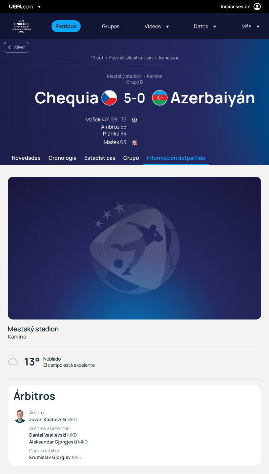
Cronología (62, 158)
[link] (66, 26)
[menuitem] (70, 26)
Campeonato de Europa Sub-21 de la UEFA (21, 26)
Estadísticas (99, 158)
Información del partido (176, 158)
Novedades (26, 158)
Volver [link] (19, 47)
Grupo (131, 158)
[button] (156, 26)
